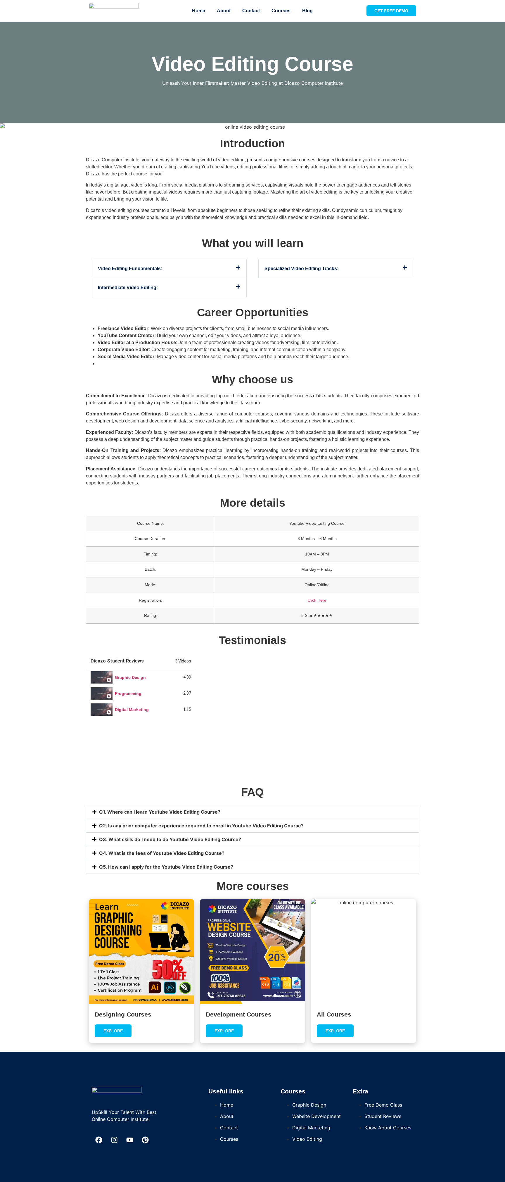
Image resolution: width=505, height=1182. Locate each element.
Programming (128, 693)
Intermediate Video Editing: (128, 287)
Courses (280, 10)
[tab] (141, 677)
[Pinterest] (145, 1140)
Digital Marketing (132, 709)
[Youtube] (130, 1140)
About (224, 10)
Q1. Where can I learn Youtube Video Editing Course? (159, 812)
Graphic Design (130, 677)
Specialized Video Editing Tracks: (301, 268)
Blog (307, 10)
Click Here (316, 600)
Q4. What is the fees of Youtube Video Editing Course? (161, 853)
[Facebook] (99, 1140)
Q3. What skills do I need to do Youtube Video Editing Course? (170, 839)
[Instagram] (114, 1140)
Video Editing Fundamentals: (130, 268)
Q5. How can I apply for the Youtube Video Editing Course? (166, 867)
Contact (251, 10)
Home (198, 10)
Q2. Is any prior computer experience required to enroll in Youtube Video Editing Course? (201, 826)
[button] (169, 268)
